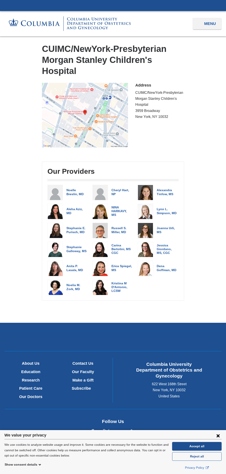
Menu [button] (210, 23)
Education (30, 372)
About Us (31, 363)
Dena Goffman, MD (166, 268)
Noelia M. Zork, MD (73, 287)
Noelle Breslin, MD (75, 192)
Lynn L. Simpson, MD (167, 211)
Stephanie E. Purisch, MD (75, 230)
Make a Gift (83, 380)
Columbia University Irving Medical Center (113, 5)
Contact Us (82, 363)
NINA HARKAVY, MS (119, 211)
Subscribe (83, 388)
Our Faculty (83, 372)
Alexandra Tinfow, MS (165, 192)
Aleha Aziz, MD (74, 211)
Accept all (196, 446)
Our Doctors (30, 397)
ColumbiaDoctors (184, 336)
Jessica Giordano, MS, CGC (164, 249)
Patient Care (30, 388)
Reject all (197, 456)
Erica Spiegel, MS (121, 268)
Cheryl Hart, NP (120, 192)
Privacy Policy (195, 467)
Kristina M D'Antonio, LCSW (119, 287)
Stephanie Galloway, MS (76, 249)
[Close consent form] (218, 435)
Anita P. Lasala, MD (74, 268)
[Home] (70, 23)
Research (31, 380)
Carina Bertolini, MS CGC (121, 249)
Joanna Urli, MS (166, 230)
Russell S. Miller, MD (118, 230)
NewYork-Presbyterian (113, 338)
